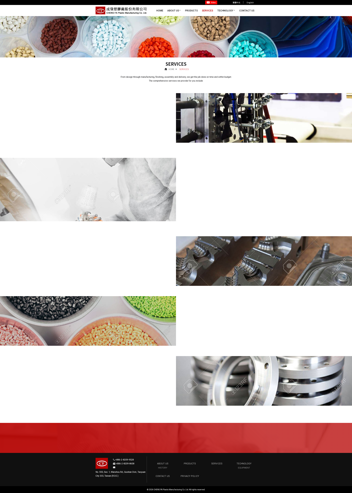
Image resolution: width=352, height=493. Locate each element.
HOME (159, 10)
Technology (225, 10)
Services (207, 10)
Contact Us (246, 10)
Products (191, 10)
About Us (173, 10)
